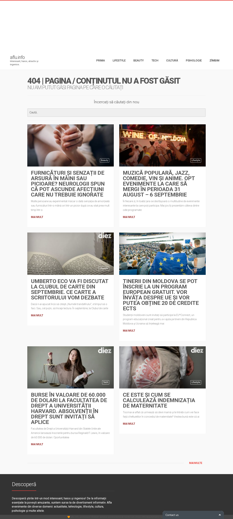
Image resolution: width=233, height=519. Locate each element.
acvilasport (85, 517)
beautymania (152, 517)
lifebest (95, 517)
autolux (103, 517)
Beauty (104, 160)
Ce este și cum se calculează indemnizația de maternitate (159, 400)
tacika (127, 517)
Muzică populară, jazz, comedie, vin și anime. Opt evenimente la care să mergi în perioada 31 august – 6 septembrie (159, 184)
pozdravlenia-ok (116, 517)
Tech (197, 268)
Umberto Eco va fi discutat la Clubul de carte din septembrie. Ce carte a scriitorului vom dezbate (69, 289)
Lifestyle (195, 160)
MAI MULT (37, 217)
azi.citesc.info (138, 517)
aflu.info (75, 517)
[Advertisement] (116, 26)
